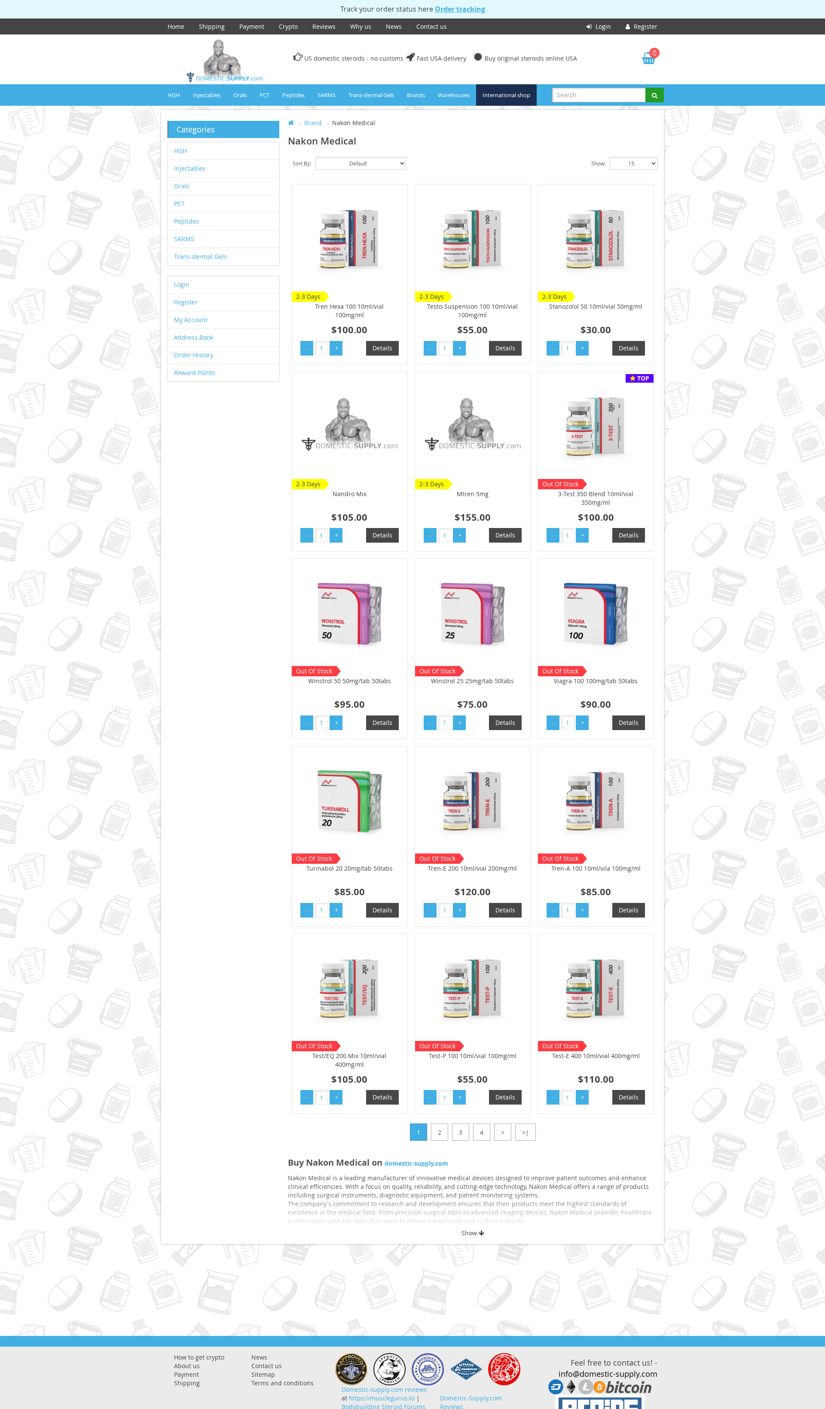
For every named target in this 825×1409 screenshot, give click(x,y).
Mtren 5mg (473, 494)
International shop (506, 95)
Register (644, 26)
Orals (240, 95)
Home (176, 26)
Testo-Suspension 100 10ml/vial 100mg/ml (472, 310)
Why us (360, 26)
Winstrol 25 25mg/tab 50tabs (472, 681)
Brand (313, 123)
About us (187, 1366)
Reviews (324, 26)
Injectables (206, 95)
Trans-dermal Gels (371, 95)
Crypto (288, 26)
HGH (174, 95)
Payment (251, 26)
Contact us (431, 26)
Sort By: (302, 163)
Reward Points (194, 372)
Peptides (293, 95)
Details (382, 348)
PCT (264, 95)
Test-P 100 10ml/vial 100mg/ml (472, 1056)
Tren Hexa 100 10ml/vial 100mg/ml (349, 310)
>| (525, 1132)
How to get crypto (199, 1357)
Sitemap (263, 1374)
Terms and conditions (282, 1383)
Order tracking (460, 9)
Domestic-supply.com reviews (384, 1389)
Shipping (212, 26)
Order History (193, 355)
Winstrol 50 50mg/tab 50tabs (349, 681)
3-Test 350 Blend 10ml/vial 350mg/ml (595, 498)
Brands (416, 95)
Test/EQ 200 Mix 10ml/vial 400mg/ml (349, 1060)
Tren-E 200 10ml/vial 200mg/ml (472, 868)
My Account (191, 320)
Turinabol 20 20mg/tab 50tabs (349, 868)
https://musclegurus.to (382, 1398)
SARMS (327, 95)
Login (602, 26)
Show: (598, 163)
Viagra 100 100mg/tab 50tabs (596, 681)
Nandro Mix (350, 494)
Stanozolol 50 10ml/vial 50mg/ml (595, 306)
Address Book (193, 337)
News (394, 26)
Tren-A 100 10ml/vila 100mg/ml (596, 868)
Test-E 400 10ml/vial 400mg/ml (596, 1056)
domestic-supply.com (416, 1163)
